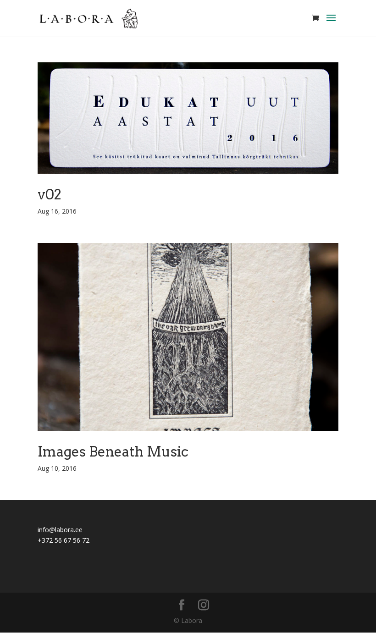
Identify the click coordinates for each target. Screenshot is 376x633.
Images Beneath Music (113, 451)
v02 (49, 194)
